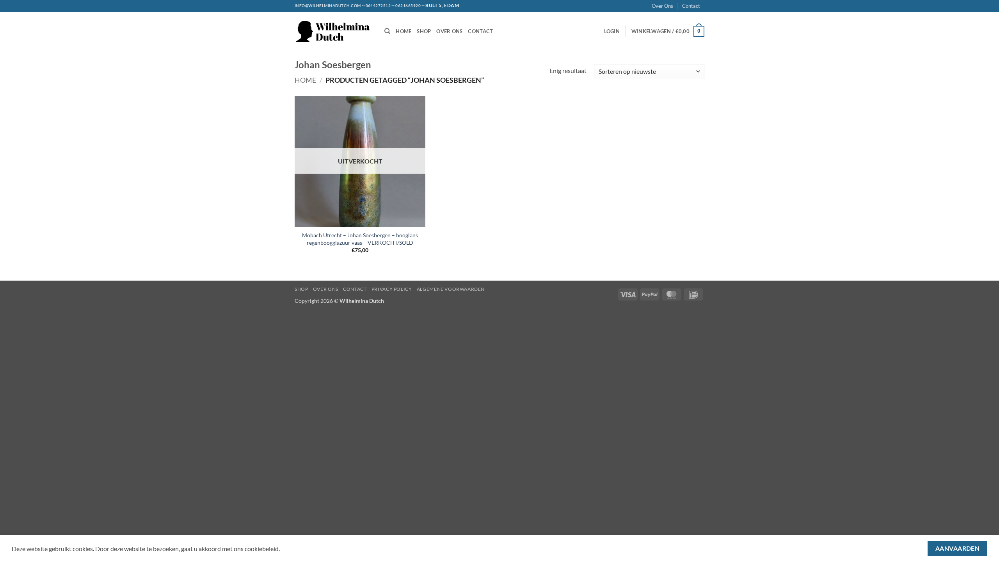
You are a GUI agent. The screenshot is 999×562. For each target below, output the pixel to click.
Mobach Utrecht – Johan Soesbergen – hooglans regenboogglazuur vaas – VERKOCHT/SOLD (360, 239)
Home (403, 31)
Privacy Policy (392, 289)
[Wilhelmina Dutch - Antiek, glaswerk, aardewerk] (334, 31)
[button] (612, 31)
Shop (424, 31)
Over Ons (662, 6)
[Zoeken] (387, 31)
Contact (691, 6)
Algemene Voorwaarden (451, 289)
